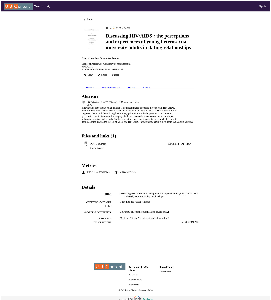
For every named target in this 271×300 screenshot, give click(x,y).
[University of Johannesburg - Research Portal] (18, 6)
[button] (173, 143)
